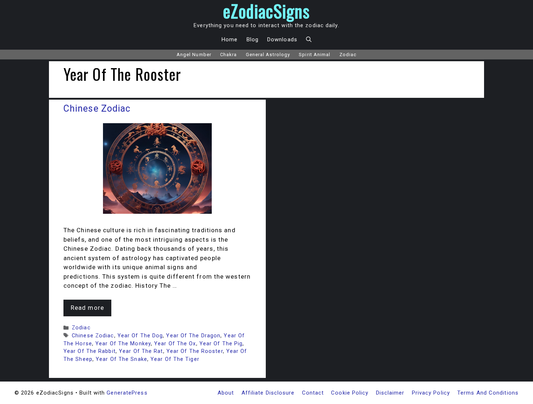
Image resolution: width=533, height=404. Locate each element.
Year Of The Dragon (193, 336)
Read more (87, 307)
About (226, 393)
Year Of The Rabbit (89, 351)
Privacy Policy (431, 393)
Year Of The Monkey (123, 344)
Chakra (228, 54)
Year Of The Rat (141, 351)
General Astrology (268, 54)
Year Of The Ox (175, 344)
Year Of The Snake (121, 359)
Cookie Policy (349, 393)
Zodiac (348, 54)
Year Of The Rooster (194, 351)
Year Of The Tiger (174, 359)
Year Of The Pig (221, 344)
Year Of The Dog (140, 336)
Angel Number (194, 54)
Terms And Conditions (487, 393)
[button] (309, 40)
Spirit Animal (314, 54)
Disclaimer (390, 393)
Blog (253, 39)
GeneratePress (127, 393)
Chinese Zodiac (97, 108)
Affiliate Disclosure (268, 393)
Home (229, 39)
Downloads (282, 39)
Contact (313, 393)
